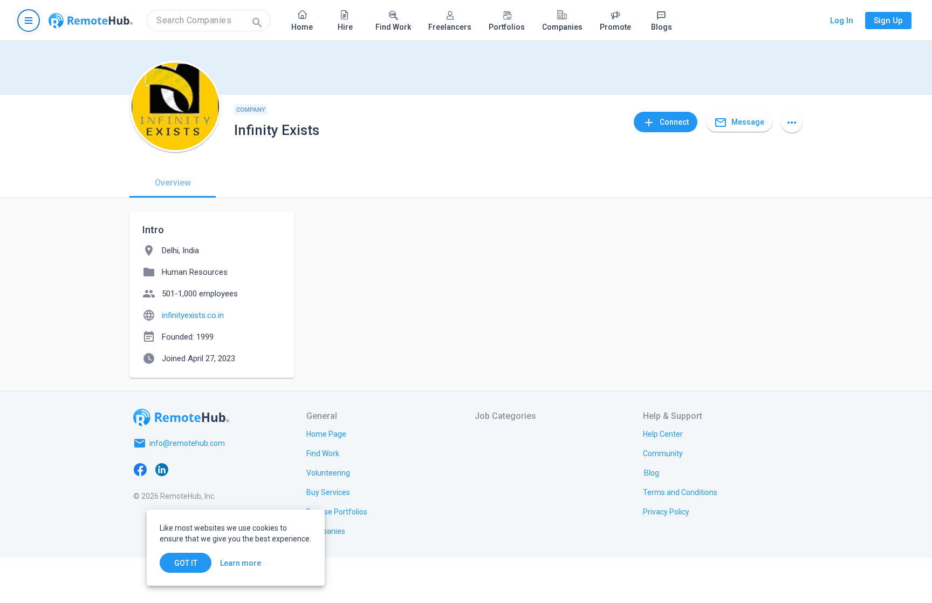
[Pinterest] (226, 469)
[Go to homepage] (91, 20)
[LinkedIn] (162, 469)
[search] (209, 20)
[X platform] (183, 469)
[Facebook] (140, 469)
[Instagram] (205, 469)
